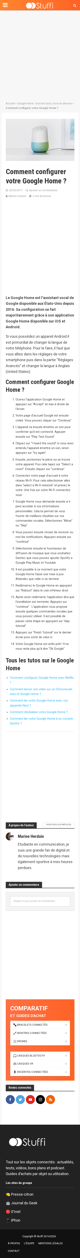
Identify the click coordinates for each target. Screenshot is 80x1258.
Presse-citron (22, 1194)
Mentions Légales (50, 1243)
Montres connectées (32, 1033)
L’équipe (29, 1243)
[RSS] (50, 1099)
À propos (14, 1243)
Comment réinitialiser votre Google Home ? (39, 712)
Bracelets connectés (32, 1024)
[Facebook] (10, 1099)
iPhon (15, 1220)
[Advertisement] (40, 54)
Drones (22, 1041)
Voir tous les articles (58, 824)
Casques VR (25, 1063)
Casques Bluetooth (31, 1055)
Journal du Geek (24, 1203)
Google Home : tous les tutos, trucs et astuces (44, 103)
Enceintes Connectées (32, 1071)
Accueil (10, 103)
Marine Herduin (17, 196)
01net (16, 1211)
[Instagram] (40, 1099)
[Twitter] (20, 1099)
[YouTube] (30, 1099)
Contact (13, 1250)
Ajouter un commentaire (43, 190)
